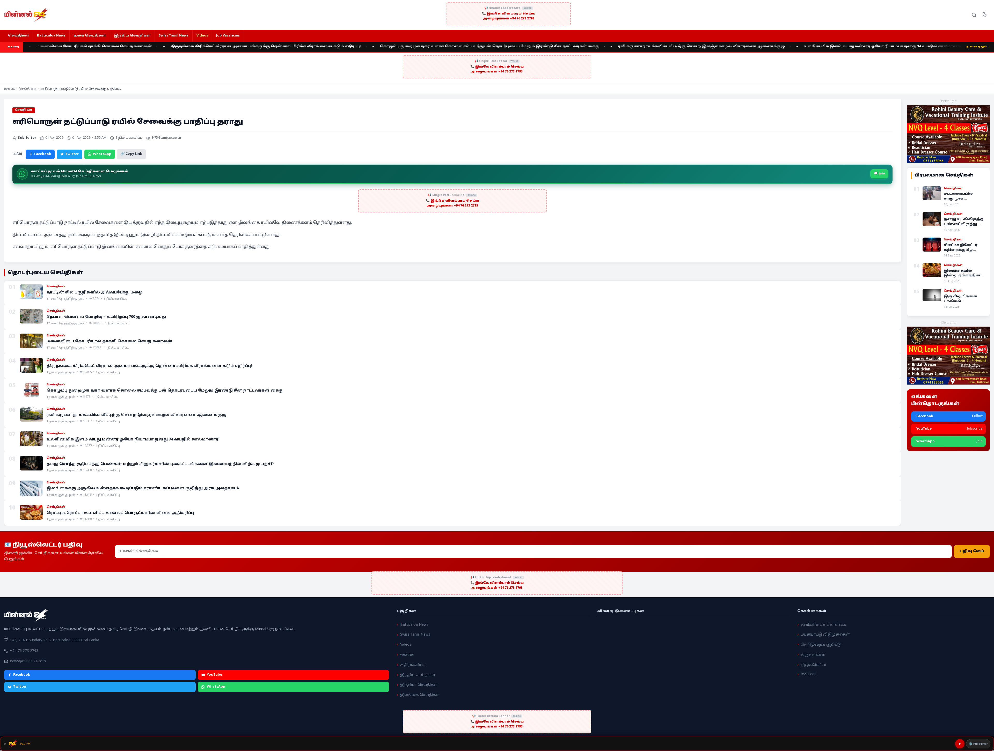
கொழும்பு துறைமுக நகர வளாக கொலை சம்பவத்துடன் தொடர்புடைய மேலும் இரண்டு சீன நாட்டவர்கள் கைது (413, 47)
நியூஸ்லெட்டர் (814, 665)
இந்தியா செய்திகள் (419, 685)
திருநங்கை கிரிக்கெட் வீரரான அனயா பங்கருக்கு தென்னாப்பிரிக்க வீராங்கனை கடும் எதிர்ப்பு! (189, 47)
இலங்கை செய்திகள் (420, 695)
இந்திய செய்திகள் (132, 36)
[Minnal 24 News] (26, 15)
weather (407, 655)
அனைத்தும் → (978, 46)
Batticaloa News (51, 36)
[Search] (974, 15)
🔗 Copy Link (131, 154)
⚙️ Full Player (978, 743)
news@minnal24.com (28, 661)
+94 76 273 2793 (24, 651)
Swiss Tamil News (173, 36)
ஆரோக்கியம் (413, 665)
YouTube (214, 675)
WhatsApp (102, 154)
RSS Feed (808, 674)
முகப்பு (9, 89)
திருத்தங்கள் (813, 655)
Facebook (42, 154)
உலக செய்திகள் (90, 36)
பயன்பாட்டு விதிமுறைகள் (825, 634)
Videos (202, 36)
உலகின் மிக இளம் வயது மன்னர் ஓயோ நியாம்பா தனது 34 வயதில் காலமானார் (806, 47)
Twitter (72, 154)
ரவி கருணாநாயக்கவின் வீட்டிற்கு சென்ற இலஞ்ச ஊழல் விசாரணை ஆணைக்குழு (624, 47)
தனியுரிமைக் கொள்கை (823, 625)
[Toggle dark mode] (985, 15)
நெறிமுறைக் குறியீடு (821, 645)
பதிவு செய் (972, 551)
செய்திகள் (18, 36)
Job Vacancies (228, 36)
